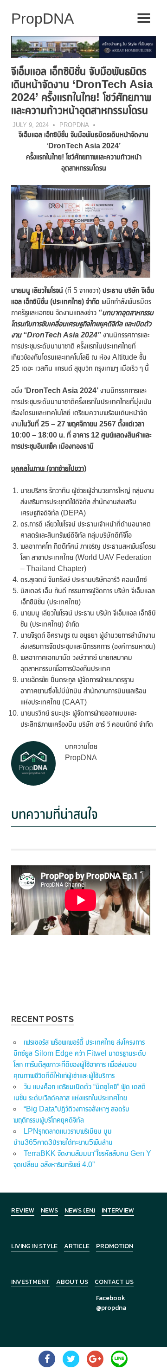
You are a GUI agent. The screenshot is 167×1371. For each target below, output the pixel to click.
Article (77, 1246)
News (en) (79, 1210)
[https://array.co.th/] (83, 47)
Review (22, 1210)
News (49, 1210)
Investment (30, 1282)
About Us (72, 1282)
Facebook (110, 1298)
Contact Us (114, 1282)
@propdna (111, 1308)
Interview (118, 1210)
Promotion (114, 1246)
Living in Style (34, 1246)
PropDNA (74, 124)
